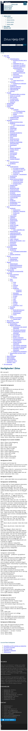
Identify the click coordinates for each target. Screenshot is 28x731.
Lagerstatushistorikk (15, 233)
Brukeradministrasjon (18, 310)
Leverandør (10, 247)
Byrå (8, 160)
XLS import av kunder (18, 168)
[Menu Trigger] (25, 3)
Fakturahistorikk (14, 89)
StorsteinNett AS (8, 696)
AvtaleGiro (12, 186)
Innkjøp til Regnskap (18, 116)
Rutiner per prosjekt (15, 96)
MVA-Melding (13, 136)
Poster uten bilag (14, 140)
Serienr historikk (14, 225)
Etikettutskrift (13, 245)
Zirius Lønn (8, 9)
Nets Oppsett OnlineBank (19, 347)
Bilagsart (12, 156)
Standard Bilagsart (15, 159)
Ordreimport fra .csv (18, 63)
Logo (14, 283)
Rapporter (12, 102)
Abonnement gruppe (15, 205)
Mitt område (10, 320)
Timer (11, 79)
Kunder (9, 165)
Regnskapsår (13, 145)
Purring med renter (18, 182)
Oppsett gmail (16, 319)
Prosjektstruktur (14, 99)
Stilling (11, 199)
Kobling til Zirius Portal (13, 322)
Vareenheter (13, 242)
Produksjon (13, 223)
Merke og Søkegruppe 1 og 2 (17, 240)
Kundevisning (13, 176)
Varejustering (13, 219)
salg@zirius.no (14, 710)
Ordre (8, 57)
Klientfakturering (14, 162)
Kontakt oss (9, 13)
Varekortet (12, 208)
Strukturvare (16, 213)
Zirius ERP (14, 4)
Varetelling (12, 228)
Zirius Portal (8, 6)
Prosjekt (9, 92)
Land (14, 299)
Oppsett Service (14, 260)
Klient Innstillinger (11, 356)
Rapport (9, 262)
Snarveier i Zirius (11, 362)
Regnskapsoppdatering (16, 133)
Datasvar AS (7, 690)
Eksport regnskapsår (15, 148)
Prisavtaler (12, 177)
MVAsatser (16, 293)
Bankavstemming (14, 139)
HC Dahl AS (7, 693)
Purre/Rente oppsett (15, 194)
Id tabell (15, 296)
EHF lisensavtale (8, 364)
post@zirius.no (16, 715)
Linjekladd (15, 109)
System (12, 308)
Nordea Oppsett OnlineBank (17, 343)
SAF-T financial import (19, 125)
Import (15, 314)
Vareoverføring (14, 231)
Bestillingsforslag (20, 111)
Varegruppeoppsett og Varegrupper (16, 235)
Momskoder (13, 157)
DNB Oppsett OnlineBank (20, 345)
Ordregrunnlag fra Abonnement (17, 76)
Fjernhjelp (11, 713)
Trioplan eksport (14, 149)
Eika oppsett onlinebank (19, 330)
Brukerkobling (13, 324)
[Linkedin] (1, 729)
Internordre (16, 74)
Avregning (12, 193)
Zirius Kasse (8, 7)
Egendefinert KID (17, 294)
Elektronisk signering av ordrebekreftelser (19, 67)
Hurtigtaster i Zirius (12, 361)
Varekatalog (13, 226)
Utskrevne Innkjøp (18, 112)
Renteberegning (17, 183)
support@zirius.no (17, 712)
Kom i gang (8, 11)
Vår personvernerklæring (10, 716)
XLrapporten (13, 268)
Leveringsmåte (14, 197)
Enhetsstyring (16, 210)
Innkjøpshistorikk (14, 117)
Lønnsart (12, 91)
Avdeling (15, 302)
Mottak (15, 114)
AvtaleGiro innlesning (15, 86)
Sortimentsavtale (14, 190)
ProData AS (7, 699)
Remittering (13, 250)
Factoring (15, 285)
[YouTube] (1, 726)
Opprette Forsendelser (16, 317)
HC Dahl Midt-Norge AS (10, 694)
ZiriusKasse (10, 105)
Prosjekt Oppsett (14, 100)
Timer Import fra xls (18, 80)
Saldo (11, 253)
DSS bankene (16, 334)
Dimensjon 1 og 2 (17, 305)
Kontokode (13, 237)
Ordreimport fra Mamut (19, 65)
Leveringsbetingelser (15, 196)
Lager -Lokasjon (14, 239)
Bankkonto (16, 288)
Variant (15, 214)
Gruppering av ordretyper (19, 83)
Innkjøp (9, 106)
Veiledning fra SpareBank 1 (20, 351)
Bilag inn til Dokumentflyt (16, 271)
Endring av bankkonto (19, 290)
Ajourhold (9, 273)
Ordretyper (13, 82)
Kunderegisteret (14, 166)
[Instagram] (1, 727)
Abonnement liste (14, 188)
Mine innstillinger (11, 359)
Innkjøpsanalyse (14, 119)
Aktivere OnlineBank (15, 325)
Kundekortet (16, 173)
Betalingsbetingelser (15, 191)
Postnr (15, 297)
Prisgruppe (13, 222)
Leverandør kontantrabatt (20, 251)
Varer (8, 206)
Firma (11, 280)
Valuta (14, 300)
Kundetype (13, 200)
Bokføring (12, 123)
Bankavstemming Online (16, 122)
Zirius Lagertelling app (19, 230)
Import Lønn (13, 129)
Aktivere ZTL (16, 336)
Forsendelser (13, 85)
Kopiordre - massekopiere (20, 174)
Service (9, 256)
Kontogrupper (13, 153)
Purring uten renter (18, 180)
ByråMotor (13, 163)
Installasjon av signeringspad (20, 70)
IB (10, 146)
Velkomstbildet (11, 357)
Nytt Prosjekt (13, 97)
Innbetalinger (13, 128)
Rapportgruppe (14, 264)
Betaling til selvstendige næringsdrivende (16, 142)
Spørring (12, 126)
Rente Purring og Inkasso (16, 179)
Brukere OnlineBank (18, 337)
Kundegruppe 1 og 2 (15, 202)
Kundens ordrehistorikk (19, 72)
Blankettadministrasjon (16, 265)
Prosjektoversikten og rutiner (17, 94)
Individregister (13, 259)
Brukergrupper (17, 313)
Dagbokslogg (13, 134)
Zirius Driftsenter (14, 274)
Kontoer (15, 287)
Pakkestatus (13, 216)
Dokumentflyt (10, 270)
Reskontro (12, 276)
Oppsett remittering (15, 254)
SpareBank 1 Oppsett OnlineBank (18, 349)
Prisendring (13, 243)
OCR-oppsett (13, 154)
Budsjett (12, 131)
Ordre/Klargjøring (14, 59)
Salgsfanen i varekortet (19, 211)
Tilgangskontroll (17, 311)
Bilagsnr (12, 151)
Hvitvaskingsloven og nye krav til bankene (19, 340)
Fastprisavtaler (14, 220)
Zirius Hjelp (16, 2)
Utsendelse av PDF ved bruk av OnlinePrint (19, 170)
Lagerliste (12, 217)
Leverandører (13, 248)
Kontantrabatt (13, 203)
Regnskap (9, 120)
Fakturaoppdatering (15, 88)
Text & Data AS (8, 697)
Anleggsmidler (10, 103)
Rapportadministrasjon (16, 267)
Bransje (15, 277)
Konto (11, 137)
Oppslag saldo (13, 185)
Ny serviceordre (14, 257)
